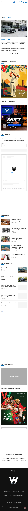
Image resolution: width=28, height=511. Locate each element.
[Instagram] (24, 2)
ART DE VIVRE (7, 499)
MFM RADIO (21, 491)
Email (2, 143)
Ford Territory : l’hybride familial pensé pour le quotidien (7, 278)
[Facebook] (19, 2)
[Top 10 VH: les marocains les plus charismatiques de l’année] (5, 230)
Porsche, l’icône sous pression (6, 268)
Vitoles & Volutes (14, 376)
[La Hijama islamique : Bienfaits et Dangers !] (5, 222)
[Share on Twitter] (14, 53)
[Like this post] (10, 53)
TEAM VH (18, 488)
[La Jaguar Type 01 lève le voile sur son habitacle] (22, 305)
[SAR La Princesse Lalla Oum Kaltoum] (5, 257)
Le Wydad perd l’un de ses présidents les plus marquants (8, 286)
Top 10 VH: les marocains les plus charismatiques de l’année (18, 230)
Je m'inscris (14, 150)
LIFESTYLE (13, 499)
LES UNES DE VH (6, 488)
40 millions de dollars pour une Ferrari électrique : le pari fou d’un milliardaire (8, 295)
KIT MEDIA (23, 488)
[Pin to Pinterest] (15, 53)
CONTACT (13, 488)
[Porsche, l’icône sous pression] (22, 270)
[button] (2, 376)
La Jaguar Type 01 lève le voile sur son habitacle (9, 303)
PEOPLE (19, 499)
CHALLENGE (7, 491)
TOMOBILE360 (7, 495)
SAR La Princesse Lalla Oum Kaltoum (18, 255)
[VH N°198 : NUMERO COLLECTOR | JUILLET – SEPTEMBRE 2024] (5, 248)
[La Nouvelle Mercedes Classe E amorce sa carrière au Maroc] (14, 28)
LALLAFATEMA (14, 491)
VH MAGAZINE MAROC (16, 502)
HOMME (8, 502)
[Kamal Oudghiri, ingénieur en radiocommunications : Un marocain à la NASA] (5, 239)
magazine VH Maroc (19, 506)
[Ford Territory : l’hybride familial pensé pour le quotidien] (22, 279)
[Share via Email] (17, 53)
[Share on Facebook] (12, 53)
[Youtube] (26, 2)
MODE (23, 499)
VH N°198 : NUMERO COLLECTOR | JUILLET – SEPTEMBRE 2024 (17, 247)
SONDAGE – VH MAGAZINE (17, 495)
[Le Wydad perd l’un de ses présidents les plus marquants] (22, 287)
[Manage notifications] (25, 508)
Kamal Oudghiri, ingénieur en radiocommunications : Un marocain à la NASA (18, 238)
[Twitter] (21, 2)
